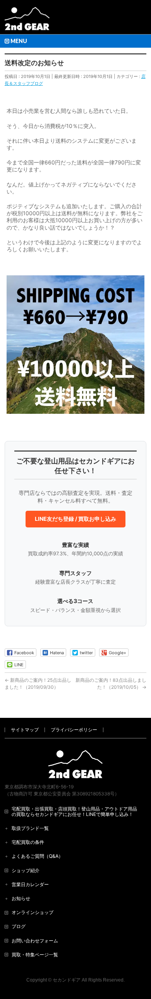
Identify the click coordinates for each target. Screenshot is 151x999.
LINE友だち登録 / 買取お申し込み (75, 518)
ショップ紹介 (25, 870)
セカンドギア (67, 980)
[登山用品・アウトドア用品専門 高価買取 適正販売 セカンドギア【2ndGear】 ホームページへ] (27, 21)
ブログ (19, 926)
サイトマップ (25, 730)
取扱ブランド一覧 (30, 828)
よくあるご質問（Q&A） (37, 856)
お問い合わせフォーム (35, 941)
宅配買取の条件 (28, 842)
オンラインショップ (32, 912)
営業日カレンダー (30, 884)
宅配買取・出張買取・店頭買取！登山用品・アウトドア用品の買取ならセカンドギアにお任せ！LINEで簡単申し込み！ (74, 811)
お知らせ (21, 898)
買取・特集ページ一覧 (35, 955)
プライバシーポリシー (74, 730)
